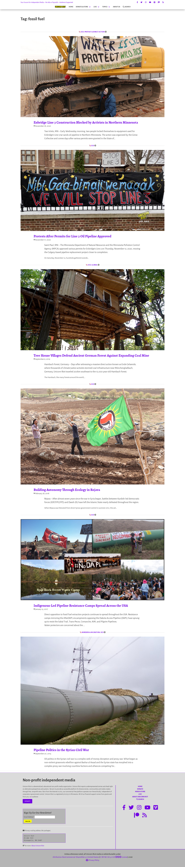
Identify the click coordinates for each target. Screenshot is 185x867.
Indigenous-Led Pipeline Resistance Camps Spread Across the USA (81, 605)
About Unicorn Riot (37, 846)
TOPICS (104, 7)
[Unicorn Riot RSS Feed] (163, 2)
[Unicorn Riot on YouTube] (150, 2)
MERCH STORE (140, 791)
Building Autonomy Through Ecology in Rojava (67, 489)
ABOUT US (116, 7)
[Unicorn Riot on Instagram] (145, 2)
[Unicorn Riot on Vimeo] (154, 2)
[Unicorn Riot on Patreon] (158, 2)
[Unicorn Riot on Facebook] (137, 2)
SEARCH (128, 7)
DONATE (27, 801)
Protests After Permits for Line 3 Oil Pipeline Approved (72, 236)
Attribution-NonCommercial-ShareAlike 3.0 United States (75, 857)
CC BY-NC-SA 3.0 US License (113, 857)
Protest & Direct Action (94, 32)
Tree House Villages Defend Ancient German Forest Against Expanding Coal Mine (91, 355)
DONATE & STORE (82, 7)
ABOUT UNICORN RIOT (140, 797)
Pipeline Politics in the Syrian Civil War (61, 750)
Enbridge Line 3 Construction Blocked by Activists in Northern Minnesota (86, 122)
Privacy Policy (93, 860)
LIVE (95, 7)
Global (95, 265)
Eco (82, 32)
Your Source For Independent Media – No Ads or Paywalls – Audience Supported (47, 2)
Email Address (29, 817)
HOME (71, 7)
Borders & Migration (91, 632)
